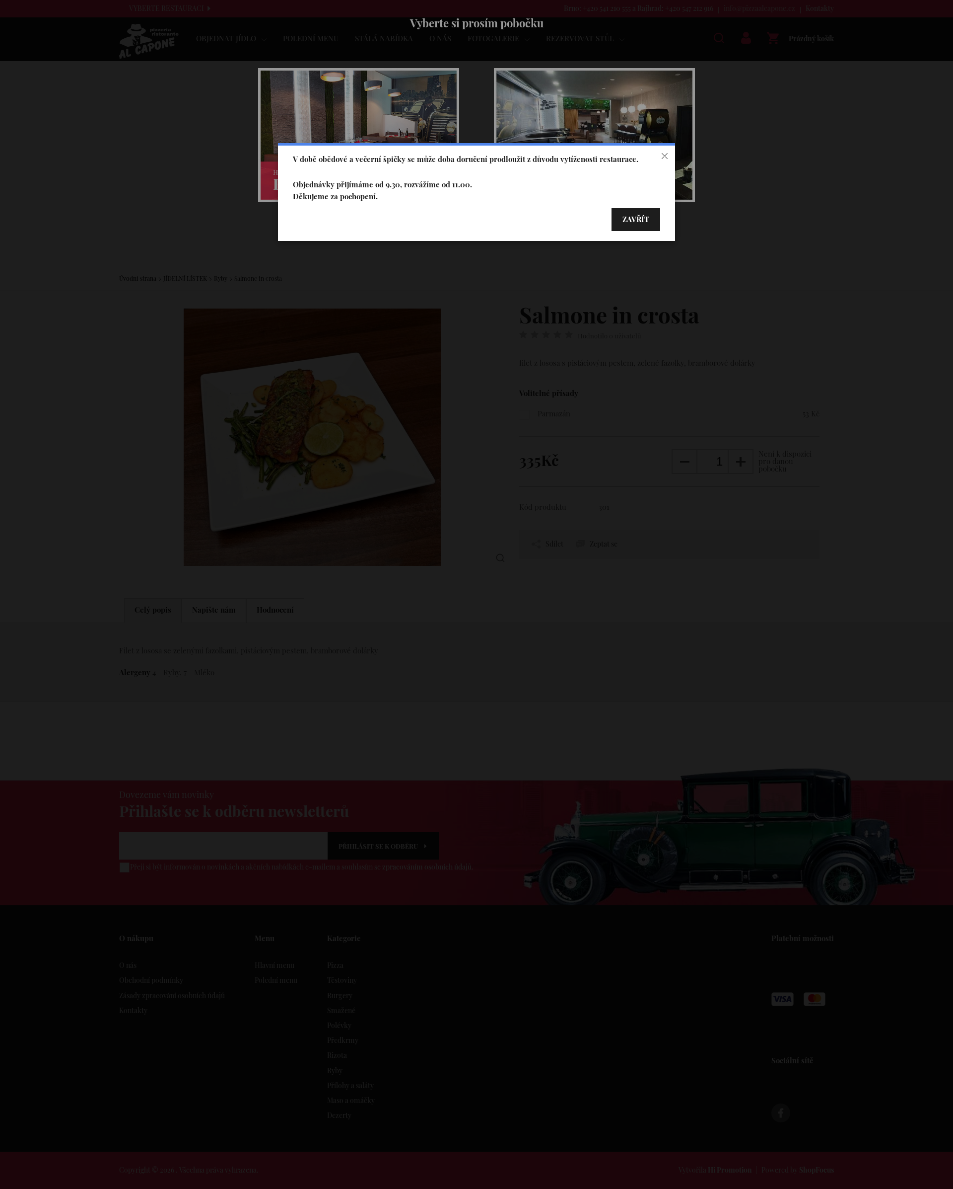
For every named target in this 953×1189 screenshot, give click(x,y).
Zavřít (635, 220)
